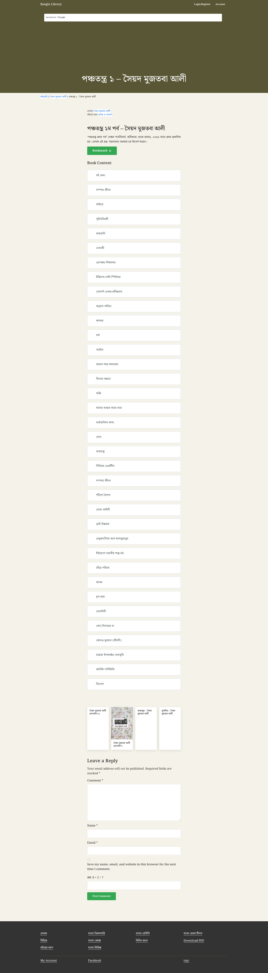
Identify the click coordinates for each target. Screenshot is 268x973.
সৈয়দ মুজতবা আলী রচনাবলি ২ (122, 745)
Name (92, 825)
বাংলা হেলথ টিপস (193, 933)
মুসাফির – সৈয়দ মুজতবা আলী (168, 712)
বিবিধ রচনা (142, 940)
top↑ (187, 960)
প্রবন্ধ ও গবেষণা (105, 114)
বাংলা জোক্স (94, 940)
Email (92, 843)
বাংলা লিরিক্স (94, 947)
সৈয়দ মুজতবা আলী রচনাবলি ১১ (98, 712)
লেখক (43, 933)
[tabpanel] (134, 140)
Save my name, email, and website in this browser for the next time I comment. (131, 866)
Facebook (94, 960)
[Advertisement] (134, 45)
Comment (95, 780)
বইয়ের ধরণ (46, 947)
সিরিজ (43, 940)
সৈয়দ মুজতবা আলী (102, 111)
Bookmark (100, 150)
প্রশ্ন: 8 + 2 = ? (95, 877)
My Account (48, 960)
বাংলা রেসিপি (143, 933)
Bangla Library (51, 4)
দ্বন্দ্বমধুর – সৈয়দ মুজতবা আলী (145, 712)
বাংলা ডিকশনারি (96, 933)
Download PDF (194, 940)
